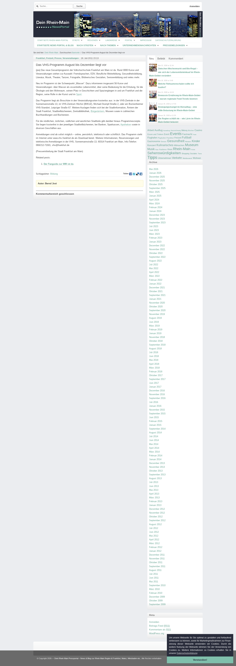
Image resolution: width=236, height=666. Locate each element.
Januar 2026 (155, 173)
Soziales (193, 153)
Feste (194, 134)
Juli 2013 (153, 482)
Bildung (184, 130)
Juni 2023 (154, 230)
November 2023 (157, 218)
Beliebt (161, 58)
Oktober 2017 (156, 375)
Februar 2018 (155, 371)
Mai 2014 (153, 444)
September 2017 (157, 379)
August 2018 (155, 348)
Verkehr (177, 158)
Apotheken (125, 124)
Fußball (186, 137)
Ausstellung (166, 130)
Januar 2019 (155, 333)
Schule (193, 149)
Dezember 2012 (157, 509)
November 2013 (157, 467)
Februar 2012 (155, 547)
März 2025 (154, 192)
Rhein (169, 149)
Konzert (151, 145)
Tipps (152, 157)
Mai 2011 (153, 581)
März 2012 (154, 543)
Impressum (145, 40)
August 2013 (155, 478)
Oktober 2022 (156, 253)
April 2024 (154, 199)
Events (176, 134)
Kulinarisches (165, 145)
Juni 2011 (154, 577)
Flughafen (152, 137)
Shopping (185, 153)
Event (166, 134)
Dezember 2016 (157, 390)
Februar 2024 (155, 207)
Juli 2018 (153, 352)
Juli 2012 (153, 528)
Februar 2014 (155, 455)
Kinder (196, 141)
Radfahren (163, 149)
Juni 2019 (154, 322)
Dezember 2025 (157, 176)
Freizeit (177, 138)
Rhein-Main (181, 149)
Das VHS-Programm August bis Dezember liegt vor (71, 65)
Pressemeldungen (174, 45)
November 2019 (157, 314)
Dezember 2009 (157, 596)
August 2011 (155, 570)
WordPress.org (156, 633)
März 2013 (154, 497)
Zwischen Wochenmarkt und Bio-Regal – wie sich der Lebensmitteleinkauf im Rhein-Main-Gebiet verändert (174, 72)
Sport (79, 94)
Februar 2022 (155, 280)
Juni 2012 (154, 532)
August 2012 (155, 524)
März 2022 (154, 276)
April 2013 (154, 493)
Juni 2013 (154, 486)
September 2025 (157, 188)
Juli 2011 (153, 574)
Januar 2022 (155, 283)
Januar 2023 (155, 241)
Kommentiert (176, 58)
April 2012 (154, 539)
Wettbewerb (187, 158)
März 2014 (154, 451)
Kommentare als (160, 629)
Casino (198, 130)
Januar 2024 (155, 211)
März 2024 (154, 203)
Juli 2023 (153, 226)
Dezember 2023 (157, 215)
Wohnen (197, 158)
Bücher (191, 130)
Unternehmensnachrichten (139, 45)
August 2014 (155, 432)
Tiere (200, 154)
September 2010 (157, 585)
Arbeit (150, 130)
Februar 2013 (155, 501)
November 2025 (157, 180)
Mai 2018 (153, 360)
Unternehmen (164, 158)
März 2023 (154, 234)
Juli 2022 (153, 264)
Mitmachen (179, 145)
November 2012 (157, 512)
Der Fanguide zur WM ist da (58, 164)
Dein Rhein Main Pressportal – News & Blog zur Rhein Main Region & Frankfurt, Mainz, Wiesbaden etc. (97, 658)
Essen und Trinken (155, 134)
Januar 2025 (155, 195)
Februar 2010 (155, 593)
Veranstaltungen (71, 58)
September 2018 (157, 344)
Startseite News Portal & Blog (55, 45)
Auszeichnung (176, 130)
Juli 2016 (153, 402)
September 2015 (157, 413)
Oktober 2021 (156, 291)
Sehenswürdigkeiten (164, 153)
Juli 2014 (153, 436)
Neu (151, 58)
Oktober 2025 (156, 184)
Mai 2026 (153, 169)
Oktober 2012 (156, 516)
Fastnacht (187, 134)
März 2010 (154, 589)
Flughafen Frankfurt (166, 138)
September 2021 (157, 295)
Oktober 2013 (156, 470)
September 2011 (157, 566)
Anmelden (195, 6)
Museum (191, 145)
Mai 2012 (153, 535)
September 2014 (157, 428)
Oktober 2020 (156, 306)
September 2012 (157, 520)
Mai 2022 (153, 268)
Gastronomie (153, 141)
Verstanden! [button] (200, 659)
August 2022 (155, 260)
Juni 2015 (154, 417)
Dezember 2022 (157, 245)
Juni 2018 (154, 356)
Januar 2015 (155, 425)
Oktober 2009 (156, 600)
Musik (151, 149)
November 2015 (157, 409)
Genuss (163, 141)
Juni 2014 (154, 440)
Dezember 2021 (157, 287)
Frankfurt (40, 58)
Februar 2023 (155, 237)
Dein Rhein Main (51, 53)
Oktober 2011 (155, 562)
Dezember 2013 (157, 463)
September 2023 (157, 222)
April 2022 (154, 272)
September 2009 (157, 604)
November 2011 (157, 558)
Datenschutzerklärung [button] (187, 653)
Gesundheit (175, 141)
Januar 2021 (155, 299)
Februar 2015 (155, 421)
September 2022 (157, 257)
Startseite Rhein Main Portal (52, 40)
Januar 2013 (155, 505)
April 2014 (154, 448)
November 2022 (157, 249)
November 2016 (157, 394)
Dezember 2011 (157, 554)
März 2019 (154, 325)
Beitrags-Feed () (159, 626)
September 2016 (157, 398)
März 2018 (154, 367)
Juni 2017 (154, 383)
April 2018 (154, 364)
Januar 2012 (155, 551)
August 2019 (155, 318)
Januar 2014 (155, 459)
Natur (157, 149)
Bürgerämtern (97, 111)
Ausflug (158, 130)
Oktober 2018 (156, 341)
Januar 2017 (155, 386)
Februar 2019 (155, 329)
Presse (58, 58)
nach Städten (85, 45)
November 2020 (157, 302)
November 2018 (157, 337)
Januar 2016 (155, 406)
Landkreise (111, 40)
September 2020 (157, 310)
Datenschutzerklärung (168, 40)
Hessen (188, 141)
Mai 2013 (153, 490)
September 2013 (157, 474)
